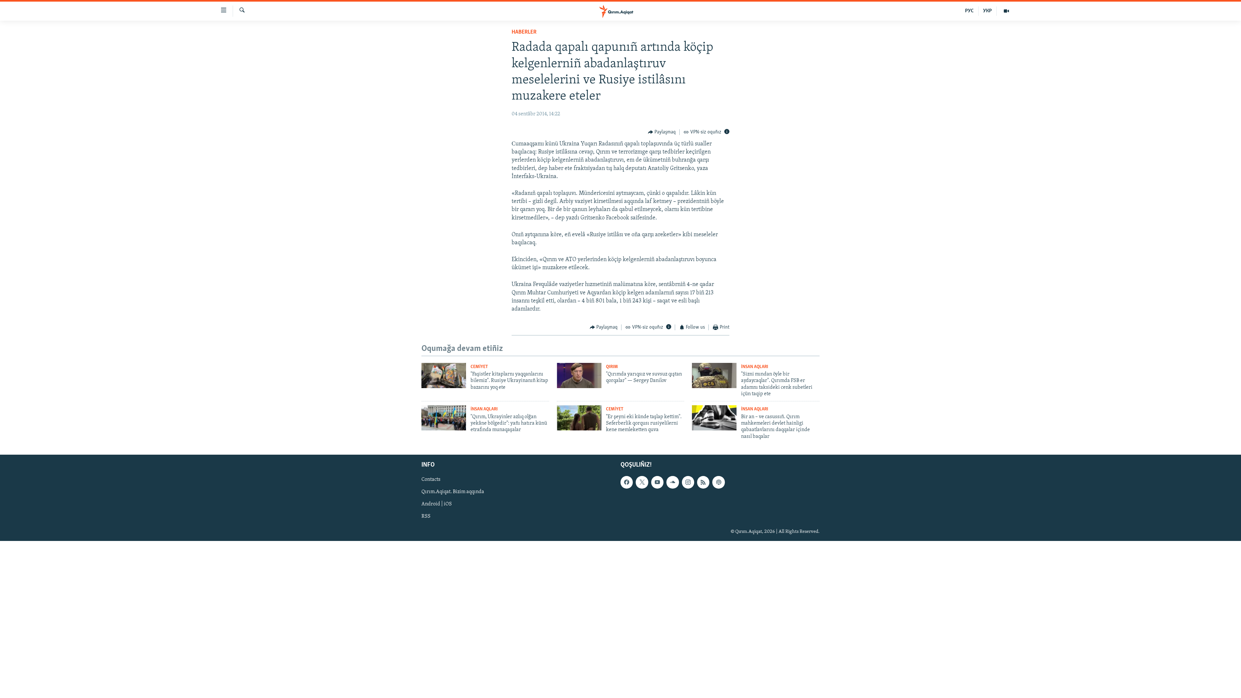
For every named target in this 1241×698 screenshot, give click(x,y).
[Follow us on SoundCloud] (672, 482)
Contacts (430, 479)
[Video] (1006, 11)
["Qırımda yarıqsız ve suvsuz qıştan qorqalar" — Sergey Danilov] (579, 375)
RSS (425, 516)
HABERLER (524, 32)
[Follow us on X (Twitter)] (642, 482)
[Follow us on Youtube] (657, 482)
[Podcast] (718, 482)
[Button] (662, 132)
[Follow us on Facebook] (626, 482)
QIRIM (612, 367)
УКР (987, 11)
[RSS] (703, 482)
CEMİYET (479, 367)
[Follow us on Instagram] (688, 482)
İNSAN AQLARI (754, 367)
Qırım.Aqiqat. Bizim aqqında (452, 491)
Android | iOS (436, 504)
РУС (969, 11)
